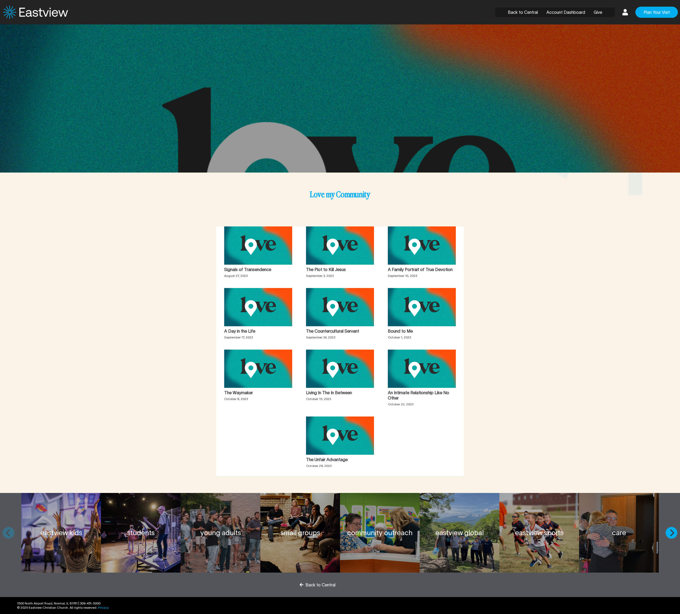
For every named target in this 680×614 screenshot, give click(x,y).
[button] (625, 12)
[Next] (671, 533)
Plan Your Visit (657, 12)
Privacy (103, 607)
